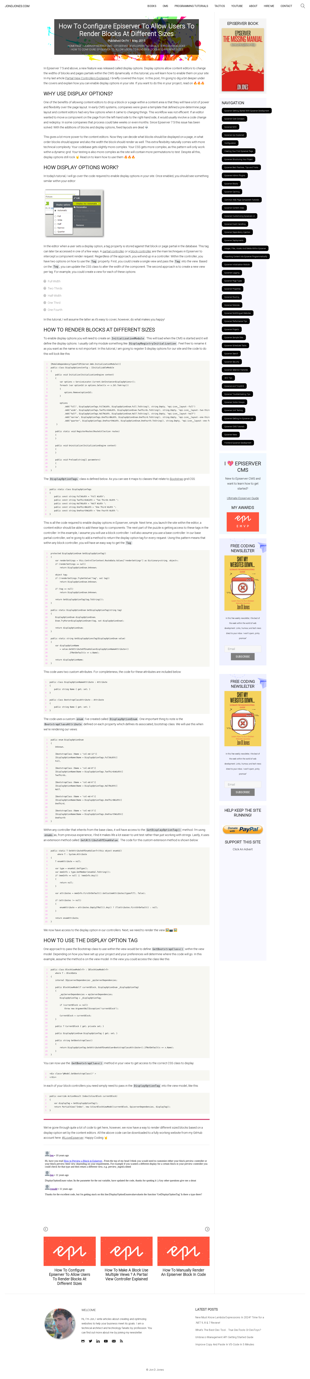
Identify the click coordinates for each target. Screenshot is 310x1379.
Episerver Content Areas (234, 208)
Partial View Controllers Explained (87, 78)
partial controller (113, 251)
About (253, 6)
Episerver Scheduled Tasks (235, 345)
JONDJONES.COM (17, 6)
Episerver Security (231, 362)
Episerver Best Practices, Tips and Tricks (241, 167)
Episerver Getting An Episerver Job (238, 418)
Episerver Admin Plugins (234, 175)
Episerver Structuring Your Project (238, 159)
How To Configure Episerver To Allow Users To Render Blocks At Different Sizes (127, 49)
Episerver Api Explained (234, 135)
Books (152, 6)
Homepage (74, 46)
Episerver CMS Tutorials (234, 426)
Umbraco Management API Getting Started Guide (224, 1337)
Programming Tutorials (191, 6)
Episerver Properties (232, 289)
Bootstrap (176, 479)
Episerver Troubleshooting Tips (237, 394)
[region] (127, 417)
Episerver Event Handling (235, 224)
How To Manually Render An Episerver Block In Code (183, 1272)
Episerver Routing (231, 297)
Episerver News (230, 435)
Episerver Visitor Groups (234, 402)
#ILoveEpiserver (72, 1137)
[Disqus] (127, 1190)
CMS (165, 6)
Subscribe (243, 656)
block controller (140, 251)
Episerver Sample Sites (233, 337)
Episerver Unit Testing (233, 410)
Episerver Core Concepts (234, 119)
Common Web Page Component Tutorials (241, 200)
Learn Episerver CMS (98, 46)
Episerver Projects (231, 329)
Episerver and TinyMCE (234, 386)
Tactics (220, 6)
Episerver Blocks (173, 46)
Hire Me (269, 6)
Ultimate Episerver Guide (243, 498)
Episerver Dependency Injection (237, 232)
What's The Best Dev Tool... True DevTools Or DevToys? (228, 1329)
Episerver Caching (232, 192)
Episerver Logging (231, 273)
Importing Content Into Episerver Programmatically (245, 256)
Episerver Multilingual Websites (237, 313)
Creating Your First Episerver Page (238, 151)
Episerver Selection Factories (236, 370)
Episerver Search (231, 354)
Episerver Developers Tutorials (136, 46)
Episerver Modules (232, 305)
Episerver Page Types (233, 281)
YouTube (237, 6)
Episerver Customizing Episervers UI (239, 216)
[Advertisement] (243, 904)
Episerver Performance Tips (235, 321)
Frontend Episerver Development (237, 443)
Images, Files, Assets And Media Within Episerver (245, 248)
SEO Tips (228, 378)
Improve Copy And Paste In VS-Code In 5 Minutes (224, 1344)
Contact (286, 6)
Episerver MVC (230, 127)
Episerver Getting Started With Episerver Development (246, 111)
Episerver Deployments (233, 240)
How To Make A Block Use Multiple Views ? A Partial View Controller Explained (126, 1274)
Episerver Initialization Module (237, 264)
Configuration (230, 143)
